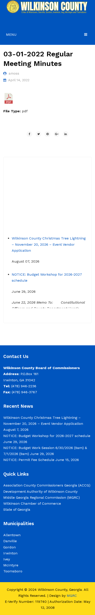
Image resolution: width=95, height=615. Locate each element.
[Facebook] (29, 134)
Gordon (9, 547)
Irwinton (10, 553)
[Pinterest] (47, 134)
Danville (10, 541)
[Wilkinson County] (47, 7)
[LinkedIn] (65, 134)
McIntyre (10, 565)
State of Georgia (16, 509)
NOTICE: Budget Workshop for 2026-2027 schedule (46, 436)
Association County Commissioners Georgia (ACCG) (46, 485)
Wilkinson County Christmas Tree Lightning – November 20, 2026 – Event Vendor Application (49, 241)
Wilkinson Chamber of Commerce (32, 503)
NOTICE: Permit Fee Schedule (28, 460)
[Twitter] (38, 134)
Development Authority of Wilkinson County (40, 491)
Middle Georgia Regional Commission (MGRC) (41, 497)
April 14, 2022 (18, 80)
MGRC (72, 595)
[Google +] (56, 134)
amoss (14, 73)
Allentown (12, 535)
